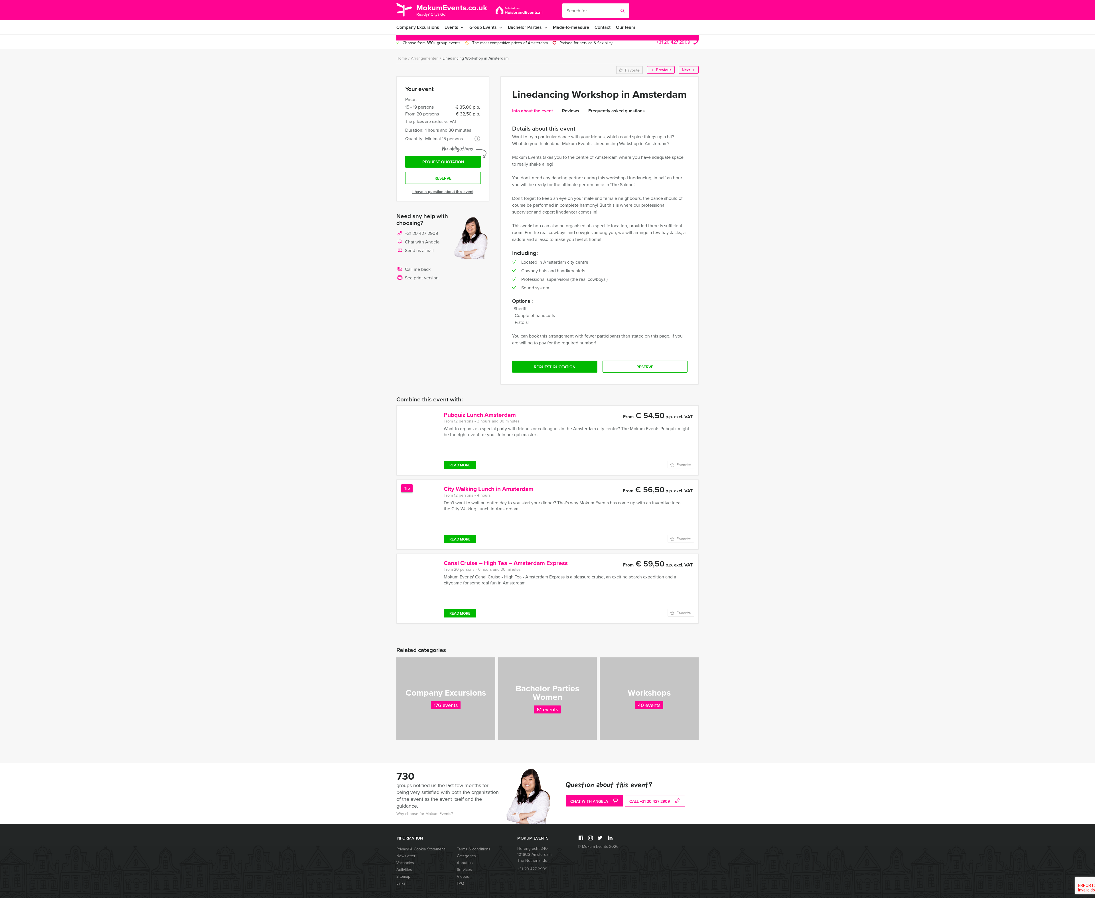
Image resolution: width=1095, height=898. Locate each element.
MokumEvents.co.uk (451, 9)
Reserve (443, 178)
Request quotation (443, 162)
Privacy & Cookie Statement (420, 849)
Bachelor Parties (525, 27)
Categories (466, 856)
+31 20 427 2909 (673, 42)
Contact (603, 27)
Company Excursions (417, 27)
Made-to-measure (571, 27)
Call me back (418, 269)
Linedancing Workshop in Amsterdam (475, 58)
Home (401, 58)
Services (464, 869)
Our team (625, 27)
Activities (404, 869)
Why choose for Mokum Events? (424, 813)
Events (451, 27)
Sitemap (403, 876)
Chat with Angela (422, 242)
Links (400, 883)
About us (465, 863)
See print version (422, 278)
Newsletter (405, 856)
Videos (463, 876)
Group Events (483, 27)
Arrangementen (425, 58)
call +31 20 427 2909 (650, 801)
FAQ (460, 883)
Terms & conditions (473, 849)
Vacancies (405, 863)
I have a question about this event (442, 191)
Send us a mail (419, 250)
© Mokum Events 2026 (598, 846)
